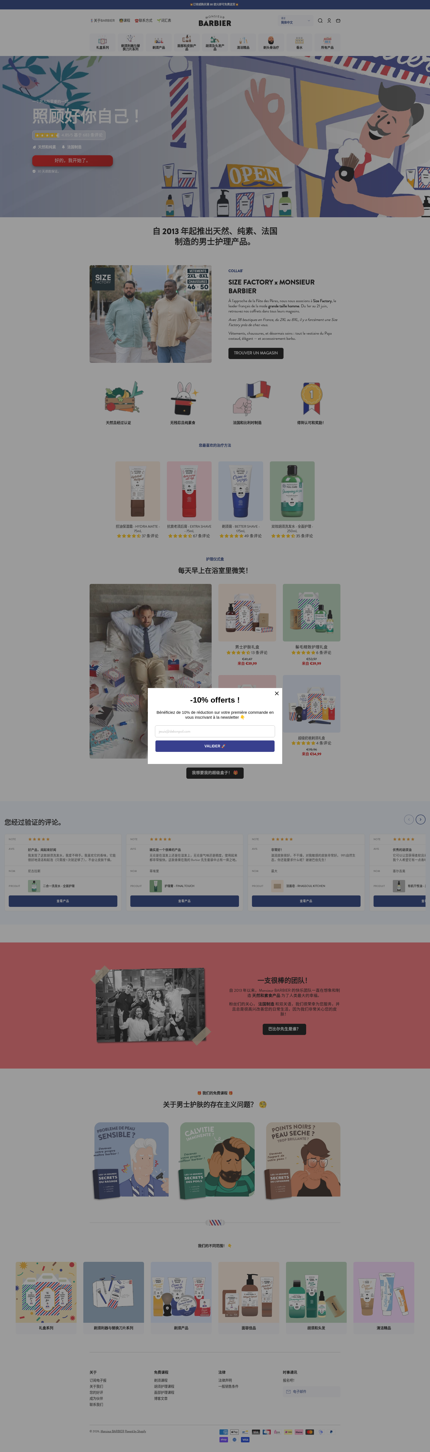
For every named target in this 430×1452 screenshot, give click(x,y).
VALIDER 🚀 (215, 746)
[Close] (276, 693)
